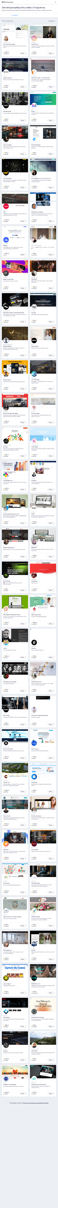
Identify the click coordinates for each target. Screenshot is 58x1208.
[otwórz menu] (55, 2)
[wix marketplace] (7, 2)
